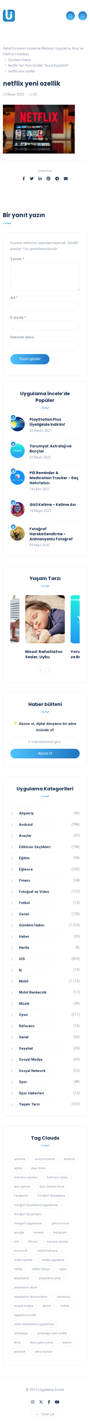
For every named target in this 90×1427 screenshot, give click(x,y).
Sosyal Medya (30, 1059)
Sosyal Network (32, 1071)
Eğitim (24, 858)
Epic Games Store (52, 1186)
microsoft (21, 1251)
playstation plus (50, 1278)
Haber (24, 936)
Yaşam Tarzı (29, 1104)
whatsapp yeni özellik (52, 1333)
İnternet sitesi (22, 337)
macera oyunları (58, 1241)
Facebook (21, 1195)
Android (26, 824)
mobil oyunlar (23, 1260)
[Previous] (41, 670)
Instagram (60, 1232)
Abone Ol (45, 753)
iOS (22, 959)
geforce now (60, 1223)
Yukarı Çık (47, 1414)
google (19, 1232)
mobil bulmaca (47, 1251)
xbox (17, 1342)
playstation (21, 1278)
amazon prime (44, 1159)
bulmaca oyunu (57, 1177)
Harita (24, 947)
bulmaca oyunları (25, 1177)
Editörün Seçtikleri (35, 847)
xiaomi (67, 1342)
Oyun (23, 1015)
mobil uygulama (53, 1260)
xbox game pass (41, 1342)
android (69, 1159)
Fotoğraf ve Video (34, 892)
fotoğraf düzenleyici (28, 1214)
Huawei (38, 1232)
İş (20, 970)
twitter (64, 1306)
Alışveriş (26, 813)
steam (46, 1306)
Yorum (17, 259)
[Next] (49, 670)
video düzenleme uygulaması (34, 1324)
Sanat (24, 1037)
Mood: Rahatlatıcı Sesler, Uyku (43, 654)
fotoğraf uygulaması (28, 1223)
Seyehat (26, 1048)
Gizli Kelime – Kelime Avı (53, 504)
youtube (19, 1351)
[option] (45, 628)
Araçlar (25, 835)
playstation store (25, 1287)
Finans (24, 880)
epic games (22, 1186)
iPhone (32, 1241)
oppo (63, 1269)
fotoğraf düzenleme (51, 1195)
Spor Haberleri (31, 1093)
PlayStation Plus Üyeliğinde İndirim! (47, 422)
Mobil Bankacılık (33, 992)
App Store (38, 1168)
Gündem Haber (32, 925)
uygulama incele (25, 1315)
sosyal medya (23, 1306)
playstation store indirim (30, 1296)
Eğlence (26, 869)
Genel (24, 914)
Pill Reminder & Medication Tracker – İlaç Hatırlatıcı (54, 477)
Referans (27, 1026)
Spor (23, 1082)
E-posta (18, 317)
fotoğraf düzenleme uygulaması (36, 1205)
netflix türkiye (41, 1269)
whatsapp (21, 1333)
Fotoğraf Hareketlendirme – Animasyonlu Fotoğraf (51, 534)
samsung (63, 1296)
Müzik (24, 1003)
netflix (18, 1269)
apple (18, 1168)
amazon (19, 1159)
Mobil (23, 981)
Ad (14, 298)
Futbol (24, 903)
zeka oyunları (44, 1351)
